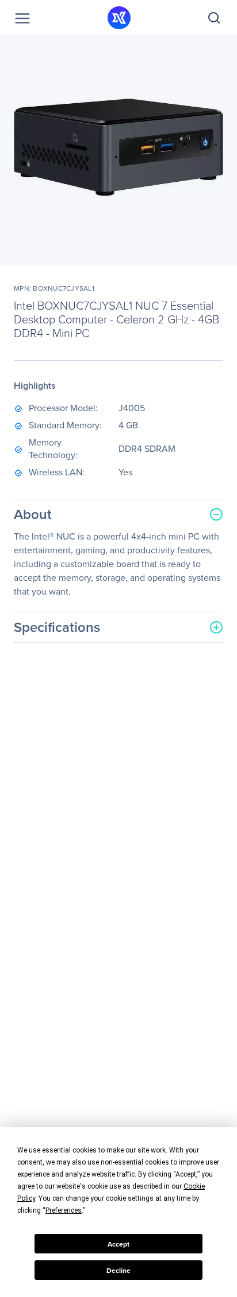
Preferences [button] (63, 1210)
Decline (118, 1270)
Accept (118, 1244)
